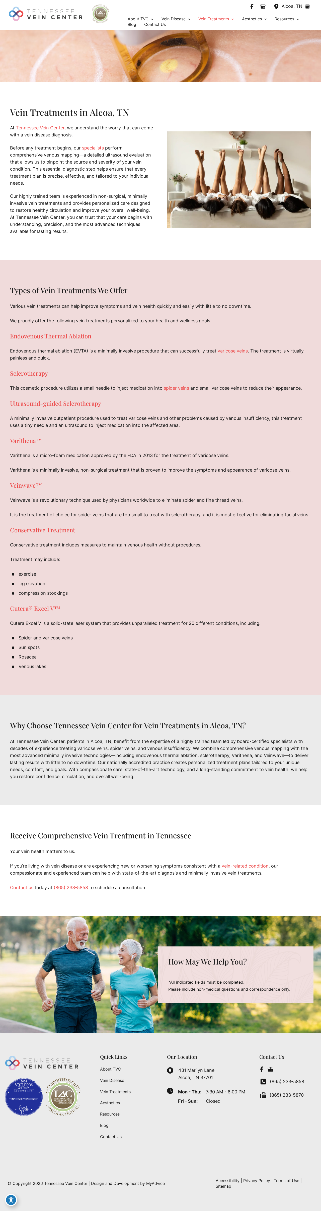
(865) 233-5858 (71, 887)
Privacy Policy (256, 1180)
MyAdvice (155, 1183)
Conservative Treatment (42, 530)
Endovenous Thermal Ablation (50, 336)
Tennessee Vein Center (40, 127)
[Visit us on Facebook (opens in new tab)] (252, 6)
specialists (93, 147)
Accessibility (227, 1180)
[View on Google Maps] (307, 6)
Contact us (21, 887)
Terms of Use (286, 1180)
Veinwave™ (26, 485)
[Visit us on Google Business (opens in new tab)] (263, 6)
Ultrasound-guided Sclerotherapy (55, 403)
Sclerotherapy (29, 373)
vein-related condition (245, 866)
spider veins (176, 388)
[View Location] (278, 6)
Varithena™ (26, 440)
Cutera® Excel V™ (35, 608)
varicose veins (233, 351)
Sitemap (223, 1186)
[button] (150, 19)
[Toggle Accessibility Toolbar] (11, 1200)
